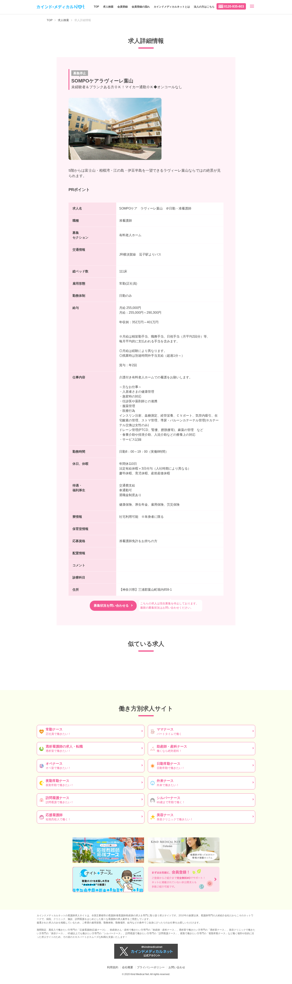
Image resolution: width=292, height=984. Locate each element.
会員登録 (122, 6)
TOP (96, 6)
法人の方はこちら (204, 6)
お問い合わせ (176, 967)
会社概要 (127, 967)
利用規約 (112, 967)
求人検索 (108, 6)
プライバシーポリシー (151, 967)
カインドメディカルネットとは (172, 6)
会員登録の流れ (141, 6)
